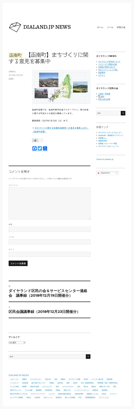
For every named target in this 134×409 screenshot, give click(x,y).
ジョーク (52, 394)
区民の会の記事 (104, 99)
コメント (13, 185)
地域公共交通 (34, 386)
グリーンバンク (104, 397)
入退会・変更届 (104, 94)
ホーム (100, 27)
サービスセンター (36, 379)
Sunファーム (48, 397)
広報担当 (12, 71)
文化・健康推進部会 (87, 383)
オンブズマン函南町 (16, 397)
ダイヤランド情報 (74, 379)
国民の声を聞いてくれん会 (18, 394)
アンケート (113, 394)
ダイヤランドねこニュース (108, 146)
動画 (68, 383)
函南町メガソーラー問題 (107, 143)
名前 (10, 224)
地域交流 (59, 397)
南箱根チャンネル (92, 394)
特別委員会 (48, 390)
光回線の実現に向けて (106, 67)
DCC (80, 397)
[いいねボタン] (35, 140)
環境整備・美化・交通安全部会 (107, 383)
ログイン (101, 75)
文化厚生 (37, 397)
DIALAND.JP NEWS (19, 375)
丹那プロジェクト (16, 390)
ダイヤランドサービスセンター (110, 132)
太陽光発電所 (79, 394)
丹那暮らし (102, 138)
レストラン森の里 (97, 379)
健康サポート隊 (104, 386)
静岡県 (24, 386)
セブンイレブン (47, 386)
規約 (102, 96)
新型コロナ (67, 390)
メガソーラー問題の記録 (107, 64)
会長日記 (60, 383)
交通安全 (95, 390)
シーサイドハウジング (81, 390)
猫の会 (86, 386)
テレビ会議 (28, 390)
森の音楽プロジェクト (39, 383)
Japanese (105, 173)
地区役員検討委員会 (64, 394)
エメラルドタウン (68, 386)
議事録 (63, 379)
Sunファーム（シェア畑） (108, 70)
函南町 (11, 79)
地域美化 (104, 390)
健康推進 (39, 390)
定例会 (75, 383)
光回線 (51, 383)
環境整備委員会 (90, 397)
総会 (78, 386)
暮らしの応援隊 (70, 397)
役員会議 (25, 383)
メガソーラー (14, 379)
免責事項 (101, 72)
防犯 (57, 386)
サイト (11, 249)
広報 (114, 386)
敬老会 (94, 386)
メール (110, 27)
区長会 (104, 394)
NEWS (86, 379)
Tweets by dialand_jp (104, 159)
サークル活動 (14, 386)
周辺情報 (109, 379)
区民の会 (121, 27)
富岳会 (29, 397)
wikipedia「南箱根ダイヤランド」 (111, 135)
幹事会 (58, 390)
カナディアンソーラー (38, 394)
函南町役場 (102, 141)
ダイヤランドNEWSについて (109, 61)
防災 (55, 379)
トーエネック (14, 383)
